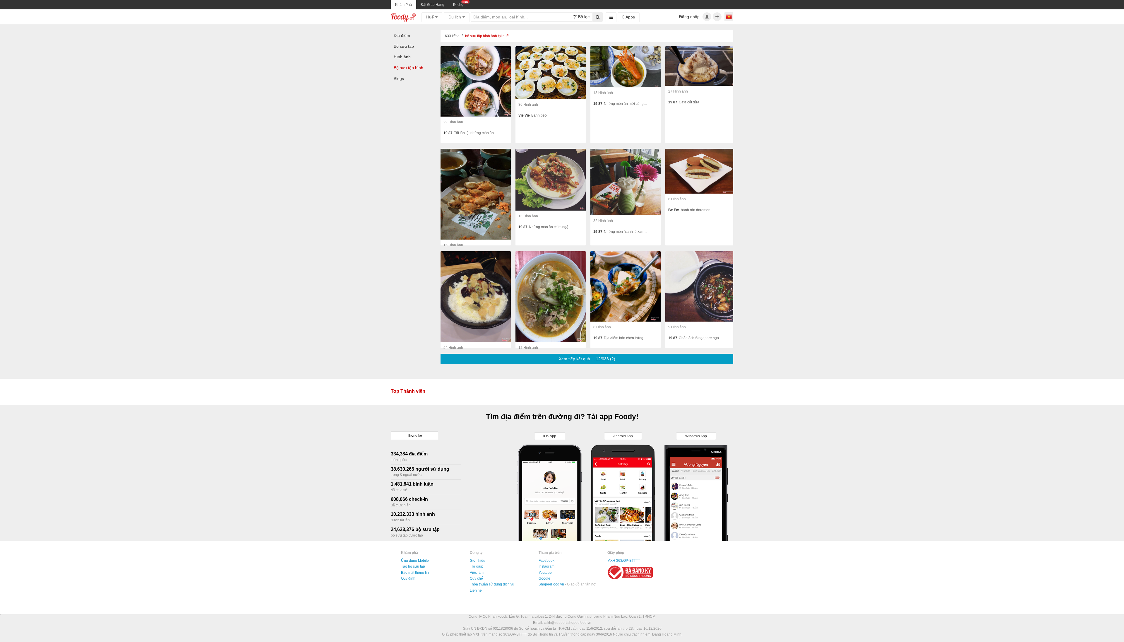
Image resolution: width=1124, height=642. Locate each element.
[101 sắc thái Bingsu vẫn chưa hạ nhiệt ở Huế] (476, 296)
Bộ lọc (583, 16)
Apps (629, 17)
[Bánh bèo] (550, 72)
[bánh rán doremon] (700, 171)
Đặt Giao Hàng (432, 5)
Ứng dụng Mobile (415, 561)
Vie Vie (524, 115)
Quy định (408, 578)
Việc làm (477, 573)
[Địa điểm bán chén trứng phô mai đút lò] (625, 286)
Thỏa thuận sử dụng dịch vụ (492, 584)
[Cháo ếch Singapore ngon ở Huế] (700, 286)
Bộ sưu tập (404, 46)
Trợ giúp (476, 566)
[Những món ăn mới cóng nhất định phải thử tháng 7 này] (625, 67)
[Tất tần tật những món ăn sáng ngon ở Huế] (476, 81)
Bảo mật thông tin (415, 573)
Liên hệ (476, 590)
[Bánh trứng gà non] (476, 194)
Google (544, 578)
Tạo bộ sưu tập (413, 566)
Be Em (673, 210)
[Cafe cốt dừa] (700, 66)
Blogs (399, 78)
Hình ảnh (402, 56)
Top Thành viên (408, 391)
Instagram (546, 566)
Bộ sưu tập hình (408, 67)
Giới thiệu (477, 561)
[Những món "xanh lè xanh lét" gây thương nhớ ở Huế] (625, 182)
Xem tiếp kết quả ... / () (587, 358)
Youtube (545, 573)
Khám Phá (403, 5)
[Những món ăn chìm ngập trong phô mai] (550, 180)
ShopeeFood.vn (552, 584)
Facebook (546, 561)
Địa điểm (402, 35)
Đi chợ (458, 5)
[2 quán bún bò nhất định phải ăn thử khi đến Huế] (550, 296)
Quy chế (476, 578)
